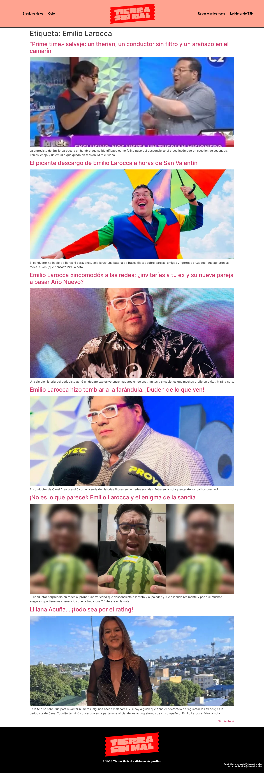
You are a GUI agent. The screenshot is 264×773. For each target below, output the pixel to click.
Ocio (51, 13)
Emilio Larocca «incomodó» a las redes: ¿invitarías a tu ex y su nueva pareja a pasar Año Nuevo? (131, 278)
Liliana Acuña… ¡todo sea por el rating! (81, 609)
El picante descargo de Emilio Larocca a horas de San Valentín (114, 162)
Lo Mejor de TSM (242, 13)
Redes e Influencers (211, 13)
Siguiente (226, 721)
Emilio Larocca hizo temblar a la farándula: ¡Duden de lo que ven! (117, 389)
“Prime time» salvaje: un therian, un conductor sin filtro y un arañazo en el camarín (129, 47)
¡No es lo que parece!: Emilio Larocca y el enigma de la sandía (113, 497)
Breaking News (32, 13)
